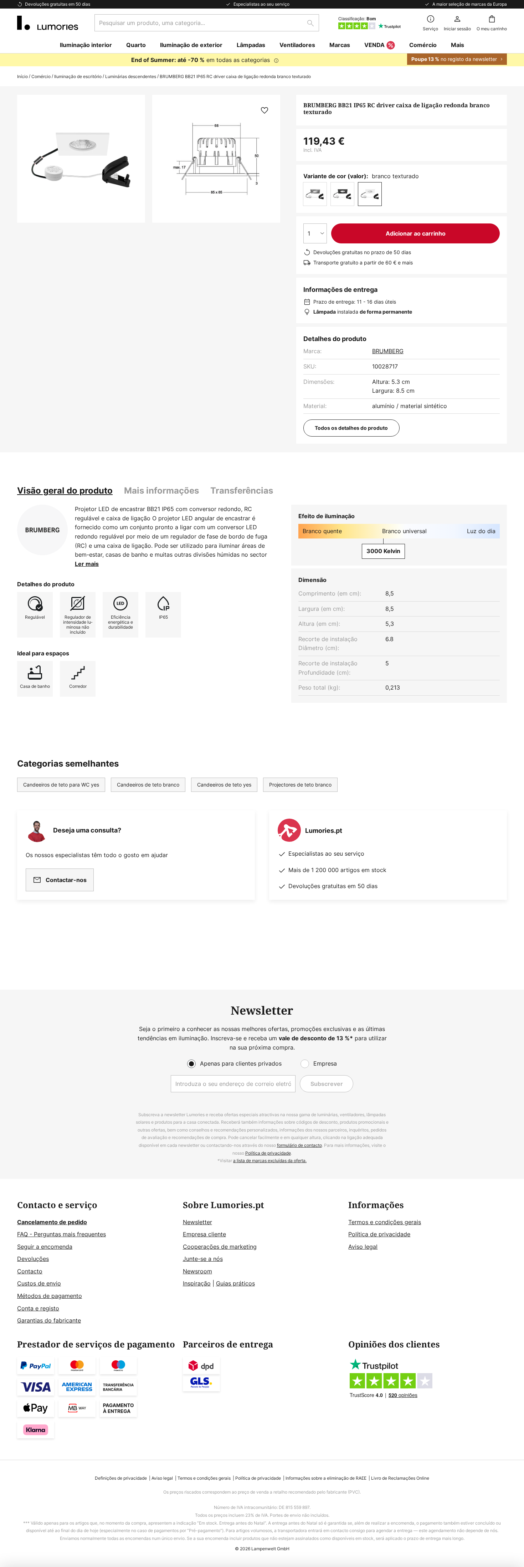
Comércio (41, 76)
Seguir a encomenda (44, 1247)
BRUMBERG (388, 351)
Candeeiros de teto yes (224, 784)
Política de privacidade (268, 1153)
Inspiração (197, 1283)
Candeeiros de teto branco (148, 784)
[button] (264, 110)
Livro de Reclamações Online (400, 1478)
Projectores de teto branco (300, 784)
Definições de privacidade (121, 1478)
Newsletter (197, 1222)
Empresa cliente (204, 1234)
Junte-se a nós (203, 1259)
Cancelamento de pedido (52, 1222)
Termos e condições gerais (384, 1222)
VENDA (374, 44)
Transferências (241, 490)
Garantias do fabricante (49, 1320)
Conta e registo (38, 1308)
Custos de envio (39, 1283)
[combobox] (207, 23)
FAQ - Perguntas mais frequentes (61, 1234)
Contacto (29, 1271)
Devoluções (33, 1259)
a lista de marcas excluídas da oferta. (270, 1161)
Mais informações (161, 490)
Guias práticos (235, 1283)
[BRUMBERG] (42, 530)
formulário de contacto (299, 1145)
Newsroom (197, 1271)
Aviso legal (362, 1247)
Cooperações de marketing (220, 1247)
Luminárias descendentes (130, 76)
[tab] (65, 491)
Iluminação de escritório (78, 76)
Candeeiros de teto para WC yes (61, 784)
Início (22, 76)
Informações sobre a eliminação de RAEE (326, 1478)
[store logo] (47, 23)
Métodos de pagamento (49, 1296)
